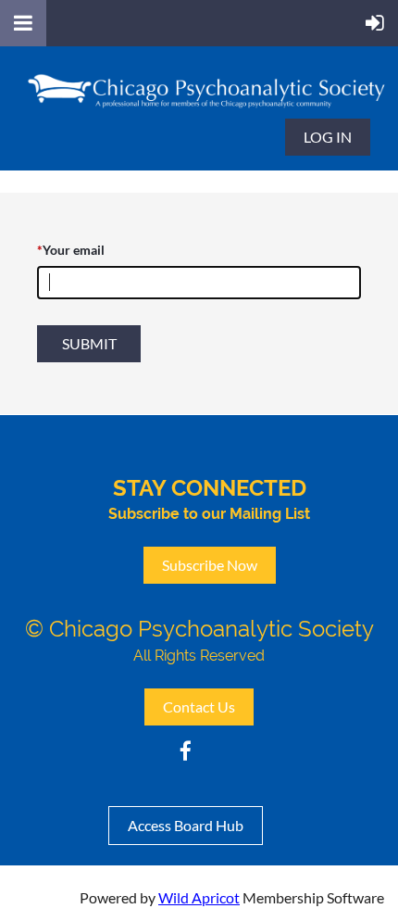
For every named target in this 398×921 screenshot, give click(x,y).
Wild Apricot (199, 897)
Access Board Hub (185, 825)
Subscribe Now (209, 565)
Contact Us (199, 706)
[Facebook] (185, 751)
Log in (328, 136)
